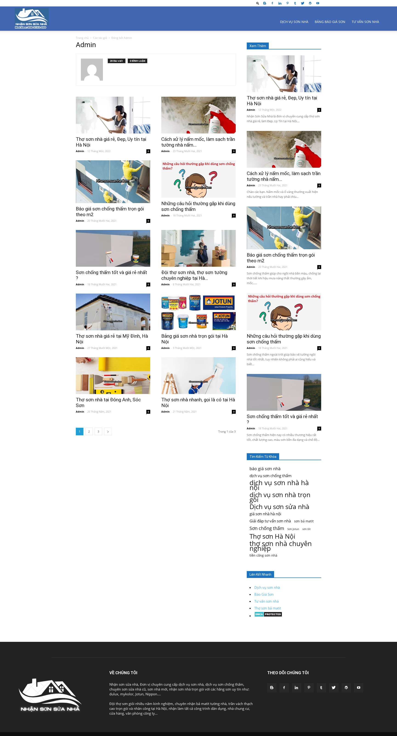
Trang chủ (82, 38)
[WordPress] (310, 3)
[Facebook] (272, 3)
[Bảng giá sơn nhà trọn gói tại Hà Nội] (198, 312)
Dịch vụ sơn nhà (294, 22)
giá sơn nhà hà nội (265, 513)
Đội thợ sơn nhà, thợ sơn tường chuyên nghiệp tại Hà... (194, 275)
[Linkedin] (279, 3)
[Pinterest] (287, 3)
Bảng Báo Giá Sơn (330, 22)
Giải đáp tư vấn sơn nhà (270, 520)
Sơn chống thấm (267, 528)
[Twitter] (302, 3)
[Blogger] (264, 3)
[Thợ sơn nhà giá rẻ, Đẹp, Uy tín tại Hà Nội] (113, 115)
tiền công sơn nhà (263, 555)
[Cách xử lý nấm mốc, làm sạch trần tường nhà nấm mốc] (198, 115)
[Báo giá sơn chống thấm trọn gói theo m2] (113, 181)
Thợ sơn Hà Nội (272, 536)
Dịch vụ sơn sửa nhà (279, 506)
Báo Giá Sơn (264, 594)
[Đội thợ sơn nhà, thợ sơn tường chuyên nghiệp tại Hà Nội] (198, 248)
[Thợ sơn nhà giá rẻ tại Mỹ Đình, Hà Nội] (113, 312)
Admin (80, 151)
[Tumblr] (295, 3)
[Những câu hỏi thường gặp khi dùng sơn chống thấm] (198, 179)
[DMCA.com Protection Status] (268, 615)
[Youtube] (317, 3)
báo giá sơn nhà (265, 468)
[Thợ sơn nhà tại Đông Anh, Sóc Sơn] (113, 375)
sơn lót (306, 529)
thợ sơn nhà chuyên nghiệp (281, 546)
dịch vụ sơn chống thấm (271, 475)
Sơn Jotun (293, 529)
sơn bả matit (304, 521)
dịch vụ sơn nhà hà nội (279, 485)
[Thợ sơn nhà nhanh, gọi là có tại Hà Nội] (198, 375)
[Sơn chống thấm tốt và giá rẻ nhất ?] (113, 248)
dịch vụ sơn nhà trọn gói (280, 497)
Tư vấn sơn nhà (365, 22)
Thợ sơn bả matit (267, 608)
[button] (257, 3)
